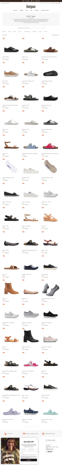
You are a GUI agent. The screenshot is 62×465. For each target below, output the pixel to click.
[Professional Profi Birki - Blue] (31, 264)
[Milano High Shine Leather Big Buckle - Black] (11, 361)
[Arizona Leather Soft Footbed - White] (31, 71)
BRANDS (37, 10)
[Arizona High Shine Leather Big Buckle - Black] (31, 240)
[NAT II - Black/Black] (11, 47)
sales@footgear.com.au (49, 448)
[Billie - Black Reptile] (51, 264)
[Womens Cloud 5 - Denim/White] (31, 409)
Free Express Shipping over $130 (32, 433)
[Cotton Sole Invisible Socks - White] (11, 167)
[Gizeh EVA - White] (11, 119)
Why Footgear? (7, 3)
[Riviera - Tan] (11, 264)
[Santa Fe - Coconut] (31, 385)
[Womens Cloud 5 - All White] (51, 192)
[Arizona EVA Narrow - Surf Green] (51, 409)
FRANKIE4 (42, 20)
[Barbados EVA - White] (31, 119)
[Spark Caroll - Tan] (31, 288)
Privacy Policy (29, 457)
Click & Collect (9, 433)
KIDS (31, 10)
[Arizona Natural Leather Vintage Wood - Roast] (51, 47)
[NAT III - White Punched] (31, 192)
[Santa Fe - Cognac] (51, 240)
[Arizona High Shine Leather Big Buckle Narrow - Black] (11, 385)
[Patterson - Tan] (11, 143)
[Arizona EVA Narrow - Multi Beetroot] (31, 361)
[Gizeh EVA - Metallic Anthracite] (51, 119)
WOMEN (21, 10)
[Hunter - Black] (51, 361)
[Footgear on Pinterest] (47, 451)
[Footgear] (31, 7)
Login (56, 3)
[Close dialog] (37, 439)
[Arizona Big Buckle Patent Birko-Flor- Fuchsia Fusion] (51, 143)
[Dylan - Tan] (11, 337)
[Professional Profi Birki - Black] (51, 95)
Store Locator (45, 10)
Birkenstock (31, 20)
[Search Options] (44, 28)
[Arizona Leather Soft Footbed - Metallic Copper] (11, 95)
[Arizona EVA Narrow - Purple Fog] (11, 409)
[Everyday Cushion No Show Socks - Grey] (51, 288)
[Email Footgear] (49, 451)
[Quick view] (19, 55)
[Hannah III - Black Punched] (11, 192)
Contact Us (3, 3)
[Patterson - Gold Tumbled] (31, 216)
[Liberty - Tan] (11, 288)
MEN (27, 10)
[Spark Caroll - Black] (11, 240)
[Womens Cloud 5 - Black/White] (51, 312)
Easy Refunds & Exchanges (50, 433)
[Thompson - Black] (11, 216)
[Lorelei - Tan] (51, 216)
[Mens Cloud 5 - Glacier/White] (31, 312)
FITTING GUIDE (50, 440)
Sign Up (54, 3)
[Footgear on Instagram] (48, 451)
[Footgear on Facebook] (46, 451)
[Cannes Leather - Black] (31, 95)
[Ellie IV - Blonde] (11, 71)
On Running (36, 20)
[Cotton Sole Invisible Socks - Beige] (51, 167)
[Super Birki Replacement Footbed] (51, 71)
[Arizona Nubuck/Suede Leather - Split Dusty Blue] (31, 143)
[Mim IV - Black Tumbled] (51, 385)
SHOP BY (15, 10)
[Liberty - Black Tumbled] (31, 337)
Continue (29, 460)
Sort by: (55, 35)
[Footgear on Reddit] (50, 451)
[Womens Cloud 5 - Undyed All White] (11, 312)
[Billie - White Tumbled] (31, 167)
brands (24, 20)
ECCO (39, 20)
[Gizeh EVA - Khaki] (31, 47)
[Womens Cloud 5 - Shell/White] (51, 337)
